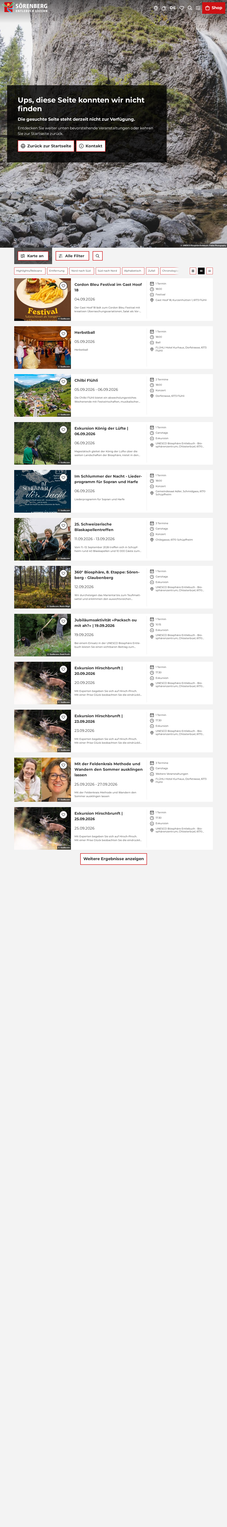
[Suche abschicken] (98, 256)
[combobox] (98, 256)
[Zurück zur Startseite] (25, 8)
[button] (72, 256)
